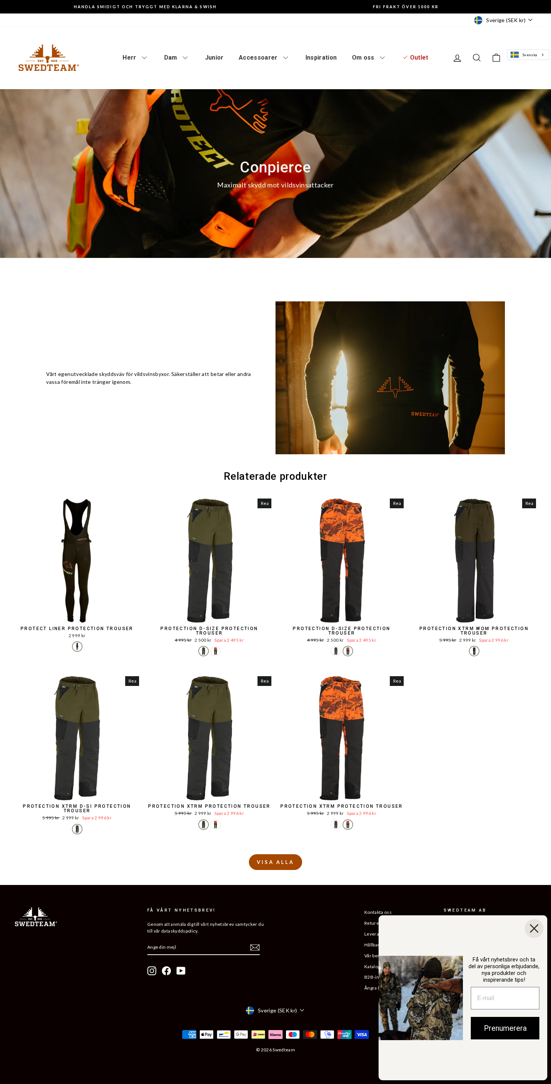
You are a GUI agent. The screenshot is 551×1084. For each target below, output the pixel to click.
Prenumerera (505, 1028)
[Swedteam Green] (203, 651)
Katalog (372, 966)
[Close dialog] (534, 928)
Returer (372, 923)
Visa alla (275, 862)
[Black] (77, 647)
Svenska (530, 54)
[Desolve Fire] (215, 651)
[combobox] (528, 54)
